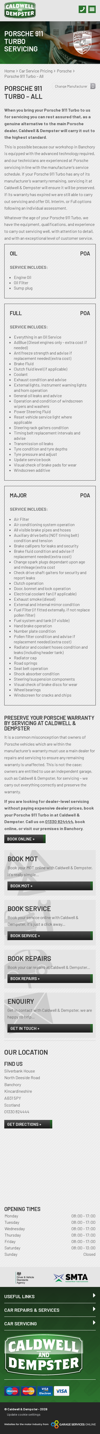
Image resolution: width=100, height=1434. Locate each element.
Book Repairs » (25, 978)
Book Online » (21, 838)
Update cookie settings (24, 1414)
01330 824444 (59, 821)
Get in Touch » (24, 1028)
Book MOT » (21, 885)
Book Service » (25, 935)
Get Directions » (24, 1124)
